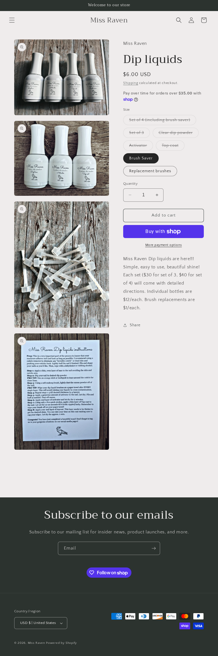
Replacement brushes (150, 171)
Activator (141, 147)
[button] (12, 20)
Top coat (173, 147)
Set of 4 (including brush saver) (162, 121)
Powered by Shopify (61, 643)
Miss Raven (36, 643)
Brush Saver (141, 158)
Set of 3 (139, 134)
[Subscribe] (153, 548)
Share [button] (135, 325)
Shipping (130, 83)
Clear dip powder (179, 134)
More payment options (163, 245)
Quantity (130, 184)
